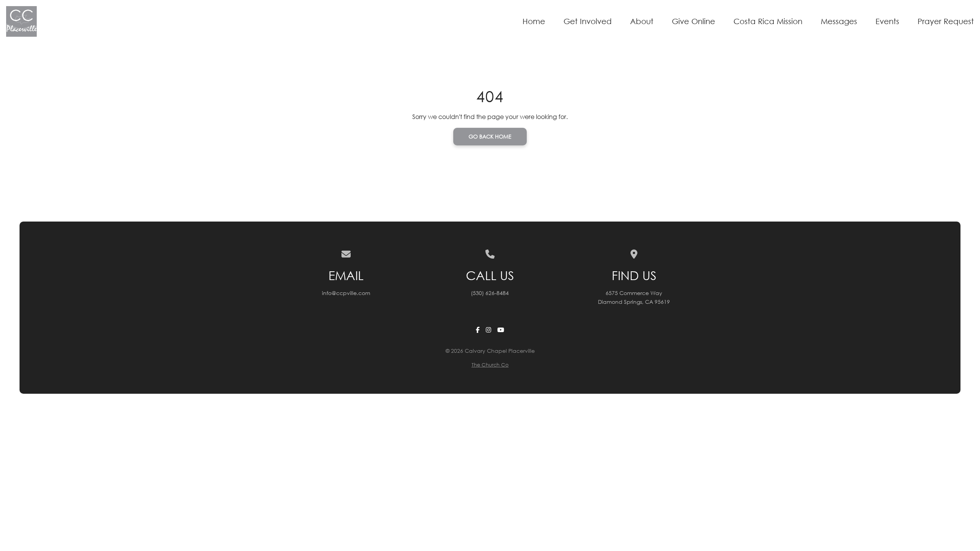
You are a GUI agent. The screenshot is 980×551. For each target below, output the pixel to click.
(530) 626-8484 (490, 293)
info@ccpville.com (346, 293)
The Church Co (490, 365)
